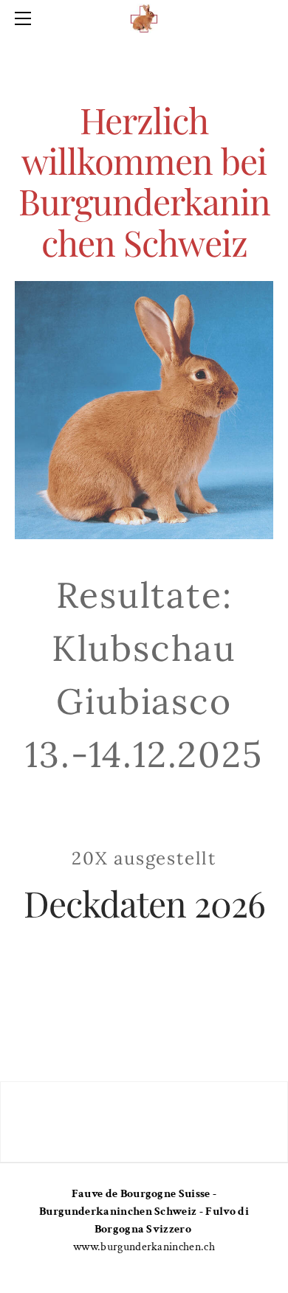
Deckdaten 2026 (144, 902)
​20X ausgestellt (144, 858)
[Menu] (26, 18)
